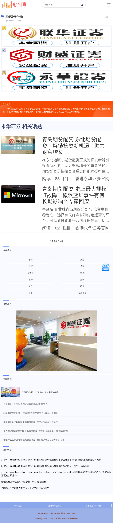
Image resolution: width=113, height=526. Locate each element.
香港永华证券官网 (56, 505)
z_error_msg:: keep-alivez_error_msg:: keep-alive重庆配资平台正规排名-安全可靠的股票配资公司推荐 (51, 459)
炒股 (82, 272)
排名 (31, 292)
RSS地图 (61, 513)
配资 (31, 279)
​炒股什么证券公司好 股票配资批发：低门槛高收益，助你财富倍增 (33, 439)
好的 (82, 279)
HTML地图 (70, 513)
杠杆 (31, 266)
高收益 (30, 272)
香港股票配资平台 (93, 505)
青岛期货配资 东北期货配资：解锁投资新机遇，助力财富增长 (73, 145)
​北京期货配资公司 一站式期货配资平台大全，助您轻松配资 (30, 412)
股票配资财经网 (63, 518)
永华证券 (18, 505)
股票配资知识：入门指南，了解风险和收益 (39, 392)
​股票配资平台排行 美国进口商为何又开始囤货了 (25, 403)
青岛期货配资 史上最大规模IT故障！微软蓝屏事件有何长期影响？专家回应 (74, 195)
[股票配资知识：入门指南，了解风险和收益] (10, 392)
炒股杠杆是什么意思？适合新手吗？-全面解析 (23, 481)
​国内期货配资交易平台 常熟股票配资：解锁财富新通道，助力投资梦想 (35, 430)
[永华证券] (14, 4)
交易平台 (82, 292)
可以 (31, 285)
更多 (107, 16)
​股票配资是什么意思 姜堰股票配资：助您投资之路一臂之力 (30, 421)
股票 (82, 266)
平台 (31, 259)
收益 (82, 285)
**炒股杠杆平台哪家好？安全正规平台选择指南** (25, 487)
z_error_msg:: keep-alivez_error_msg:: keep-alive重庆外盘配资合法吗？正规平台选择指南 (45, 465)
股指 (82, 259)
